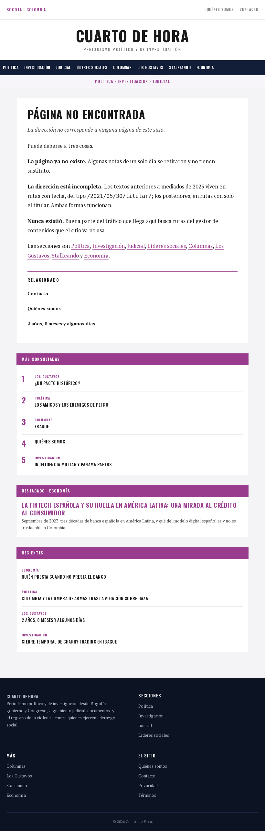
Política (10, 67)
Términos (147, 795)
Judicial (63, 67)
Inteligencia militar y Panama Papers (73, 464)
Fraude (42, 426)
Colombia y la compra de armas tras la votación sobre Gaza (85, 598)
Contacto (249, 9)
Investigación (37, 67)
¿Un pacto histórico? (57, 383)
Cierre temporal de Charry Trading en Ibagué (69, 641)
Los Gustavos (150, 67)
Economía (205, 67)
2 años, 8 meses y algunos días (61, 323)
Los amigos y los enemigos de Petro (71, 404)
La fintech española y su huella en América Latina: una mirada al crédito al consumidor (129, 509)
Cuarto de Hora (132, 35)
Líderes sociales (92, 67)
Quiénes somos (220, 9)
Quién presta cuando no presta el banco (64, 576)
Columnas (122, 67)
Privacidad (148, 785)
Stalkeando (180, 67)
